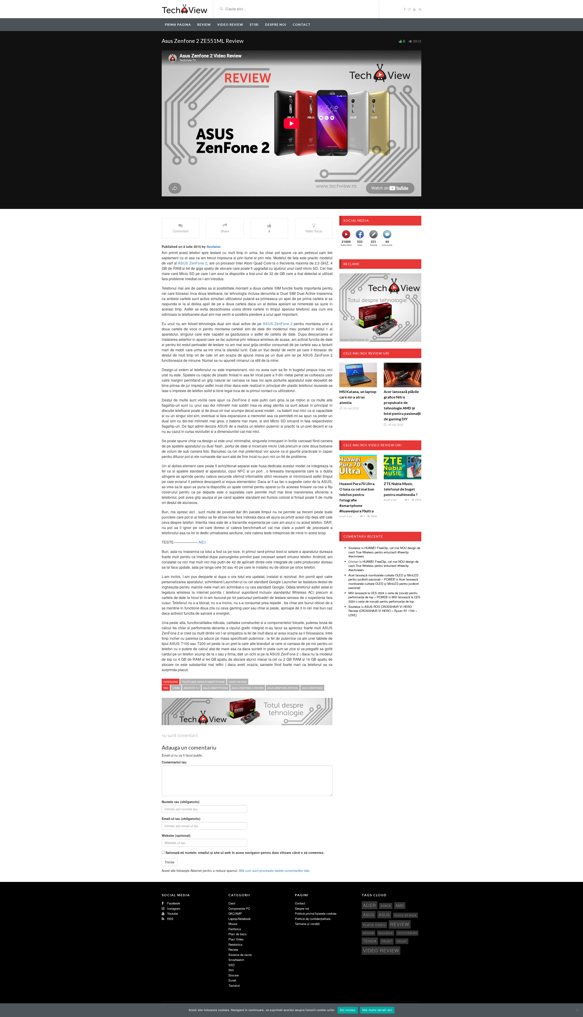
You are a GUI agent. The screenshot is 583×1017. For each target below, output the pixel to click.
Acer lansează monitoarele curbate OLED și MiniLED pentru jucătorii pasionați (383, 583)
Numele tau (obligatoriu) (180, 801)
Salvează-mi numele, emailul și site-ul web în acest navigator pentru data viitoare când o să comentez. (245, 852)
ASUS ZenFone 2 (192, 263)
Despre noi (275, 24)
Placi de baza (237, 934)
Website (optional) (176, 835)
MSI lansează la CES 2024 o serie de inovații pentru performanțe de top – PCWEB (382, 595)
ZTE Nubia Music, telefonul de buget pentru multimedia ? (401, 489)
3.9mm (176, 688)
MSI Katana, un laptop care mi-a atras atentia (357, 397)
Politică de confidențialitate (312, 919)
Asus (384, 914)
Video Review (230, 24)
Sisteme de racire (240, 955)
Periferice (234, 929)
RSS (169, 919)
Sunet (232, 980)
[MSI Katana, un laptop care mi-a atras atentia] (358, 375)
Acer (369, 905)
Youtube (172, 913)
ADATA (386, 906)
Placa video (374, 925)
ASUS (368, 914)
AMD (400, 905)
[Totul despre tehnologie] (184, 8)
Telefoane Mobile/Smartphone (203, 681)
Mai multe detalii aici (377, 1010)
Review (204, 24)
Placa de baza (405, 915)
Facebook (173, 903)
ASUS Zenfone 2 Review (247, 688)
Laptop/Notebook (239, 919)
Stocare (233, 975)
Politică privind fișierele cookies (316, 913)
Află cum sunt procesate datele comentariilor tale (274, 870)
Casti (231, 903)
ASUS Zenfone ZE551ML (282, 688)
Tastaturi (234, 985)
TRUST (402, 941)
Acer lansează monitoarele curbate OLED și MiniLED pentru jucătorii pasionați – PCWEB (383, 577)
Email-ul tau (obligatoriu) (181, 818)
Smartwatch (236, 960)
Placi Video (235, 939)
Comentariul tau (174, 762)
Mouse (232, 924)
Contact (302, 24)
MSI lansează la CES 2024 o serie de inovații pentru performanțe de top (384, 599)
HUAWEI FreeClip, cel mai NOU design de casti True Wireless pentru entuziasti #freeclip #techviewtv (384, 552)
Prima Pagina (178, 24)
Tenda (370, 941)
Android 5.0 (191, 688)
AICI (202, 542)
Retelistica (235, 944)
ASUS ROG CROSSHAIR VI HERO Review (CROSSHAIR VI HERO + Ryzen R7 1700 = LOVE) (382, 610)
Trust (386, 941)
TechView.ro (407, 933)
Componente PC (239, 908)
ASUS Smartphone (215, 688)
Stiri (254, 24)
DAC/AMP (235, 913)
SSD (231, 965)
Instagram (173, 908)
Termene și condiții (307, 924)
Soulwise (214, 246)
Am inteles (347, 1010)
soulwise (385, 933)
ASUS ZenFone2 (312, 688)
